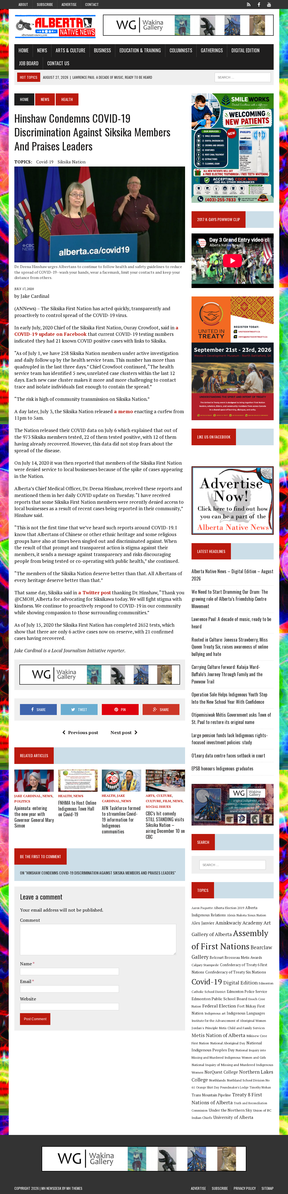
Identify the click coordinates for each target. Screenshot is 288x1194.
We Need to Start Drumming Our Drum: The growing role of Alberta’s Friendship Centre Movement (230, 599)
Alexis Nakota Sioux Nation (246, 915)
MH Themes (74, 1188)
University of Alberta (233, 1117)
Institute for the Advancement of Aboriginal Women (229, 1020)
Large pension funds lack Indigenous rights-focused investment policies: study (230, 739)
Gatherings (212, 50)
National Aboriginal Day (227, 1043)
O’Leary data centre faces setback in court (228, 755)
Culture (153, 801)
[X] (248, 4)
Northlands (217, 1080)
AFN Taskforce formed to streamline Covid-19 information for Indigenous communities (121, 820)
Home (23, 50)
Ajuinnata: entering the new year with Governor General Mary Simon (34, 817)
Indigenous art (215, 1013)
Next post (121, 732)
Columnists (181, 50)
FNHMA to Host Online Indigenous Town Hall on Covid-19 (77, 808)
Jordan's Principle (205, 1028)
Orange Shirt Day (207, 1087)
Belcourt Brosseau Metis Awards (236, 957)
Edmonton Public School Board (219, 998)
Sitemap (268, 1188)
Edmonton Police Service (247, 991)
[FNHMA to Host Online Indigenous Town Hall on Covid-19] (78, 788)
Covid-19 (44, 162)
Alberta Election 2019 (229, 908)
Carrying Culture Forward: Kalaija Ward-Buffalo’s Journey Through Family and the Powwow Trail (227, 674)
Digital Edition (245, 50)
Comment (30, 920)
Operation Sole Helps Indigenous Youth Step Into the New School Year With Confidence (229, 698)
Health (65, 796)
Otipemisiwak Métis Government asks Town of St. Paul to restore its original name (231, 718)
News (42, 50)
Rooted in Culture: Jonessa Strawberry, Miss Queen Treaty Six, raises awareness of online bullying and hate (230, 646)
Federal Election (219, 1006)
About (23, 4)
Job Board (29, 63)
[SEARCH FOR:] (243, 76)
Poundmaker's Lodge (234, 1087)
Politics (22, 801)
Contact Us (58, 63)
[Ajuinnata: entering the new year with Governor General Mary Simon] (34, 788)
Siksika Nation (72, 162)
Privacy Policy (245, 1188)
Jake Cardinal (27, 796)
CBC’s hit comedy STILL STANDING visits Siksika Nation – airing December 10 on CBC (165, 825)
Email (26, 981)
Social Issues (158, 806)
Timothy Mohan (260, 1087)
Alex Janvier (203, 923)
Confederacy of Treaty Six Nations (235, 972)
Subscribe (45, 4)
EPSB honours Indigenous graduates (222, 768)
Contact (92, 4)
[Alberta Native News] (55, 27)
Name (26, 964)
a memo (123, 411)
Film (167, 801)
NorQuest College (221, 1072)
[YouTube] (269, 4)
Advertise (69, 4)
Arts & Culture (70, 50)
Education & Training (140, 50)
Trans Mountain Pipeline (211, 1095)
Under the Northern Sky (230, 1110)
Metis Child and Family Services (242, 1028)
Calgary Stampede (205, 965)
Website (28, 999)
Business (102, 50)
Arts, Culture (159, 795)
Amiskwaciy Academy (238, 922)
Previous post (83, 732)
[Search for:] (232, 865)
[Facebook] (259, 4)
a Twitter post (94, 592)
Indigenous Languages (246, 1013)
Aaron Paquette (202, 908)
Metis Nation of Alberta (218, 1035)
